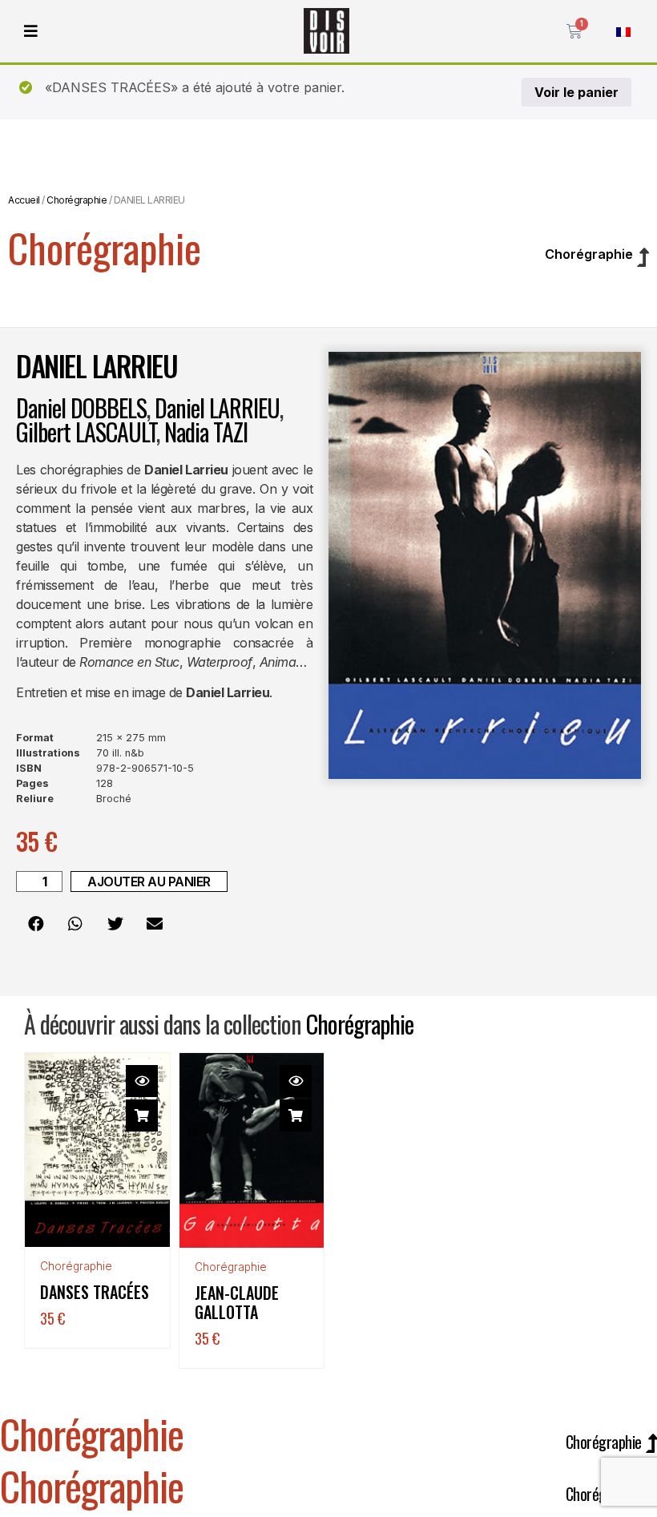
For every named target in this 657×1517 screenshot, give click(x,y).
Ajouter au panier (149, 881)
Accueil (24, 200)
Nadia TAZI (206, 432)
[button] (36, 924)
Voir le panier (576, 92)
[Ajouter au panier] (142, 1115)
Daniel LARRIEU (217, 407)
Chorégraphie (76, 200)
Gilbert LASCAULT (86, 432)
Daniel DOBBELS (81, 407)
